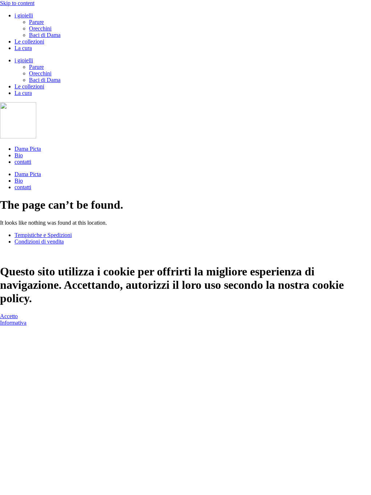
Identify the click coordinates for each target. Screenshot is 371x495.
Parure (36, 22)
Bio (18, 155)
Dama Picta (27, 149)
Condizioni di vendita (39, 241)
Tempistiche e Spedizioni (43, 235)
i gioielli (23, 15)
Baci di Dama (45, 35)
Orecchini (40, 28)
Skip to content (17, 3)
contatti (22, 162)
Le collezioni (29, 41)
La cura (23, 48)
